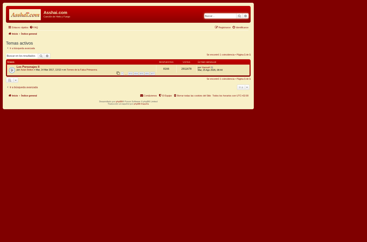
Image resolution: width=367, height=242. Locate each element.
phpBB (119, 101)
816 (147, 73)
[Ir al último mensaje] (212, 67)
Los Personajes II (28, 66)
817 (152, 73)
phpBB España (141, 104)
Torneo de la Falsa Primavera (82, 69)
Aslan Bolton (27, 69)
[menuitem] (34, 27)
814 (136, 73)
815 (141, 73)
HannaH (206, 67)
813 (130, 73)
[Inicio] (25, 14)
